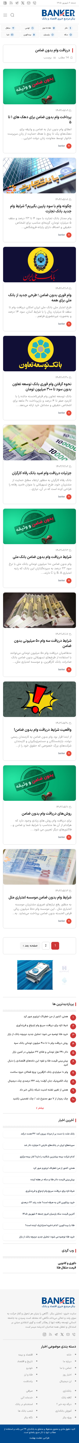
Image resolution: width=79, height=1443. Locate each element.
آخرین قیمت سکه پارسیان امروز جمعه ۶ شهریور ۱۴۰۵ (48, 1214)
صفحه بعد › (30, 946)
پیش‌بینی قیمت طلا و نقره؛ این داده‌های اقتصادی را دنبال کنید (38, 1063)
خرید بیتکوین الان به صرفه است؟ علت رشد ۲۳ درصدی (48, 1202)
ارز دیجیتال (65, 1381)
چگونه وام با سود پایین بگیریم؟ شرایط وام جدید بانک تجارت (40, 208)
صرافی (29, 1391)
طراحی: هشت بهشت (39, 1438)
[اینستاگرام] (5, 3)
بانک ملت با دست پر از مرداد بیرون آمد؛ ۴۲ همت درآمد (48, 1134)
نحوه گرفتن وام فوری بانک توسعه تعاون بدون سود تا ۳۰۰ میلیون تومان (41, 386)
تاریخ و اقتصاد (25, 1361)
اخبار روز (67, 1375)
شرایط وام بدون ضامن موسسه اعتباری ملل (39, 897)
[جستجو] (12, 15)
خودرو (29, 1368)
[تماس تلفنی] (34, 3)
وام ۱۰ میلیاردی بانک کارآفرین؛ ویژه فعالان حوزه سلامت (39, 1072)
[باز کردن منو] (5, 15)
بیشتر (41, 1108)
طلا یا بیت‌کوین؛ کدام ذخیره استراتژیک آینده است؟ (50, 1225)
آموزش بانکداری (63, 1411)
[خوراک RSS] (11, 3)
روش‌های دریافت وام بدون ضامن (46, 813)
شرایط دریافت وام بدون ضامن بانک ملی (42, 557)
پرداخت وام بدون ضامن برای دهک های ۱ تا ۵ (39, 119)
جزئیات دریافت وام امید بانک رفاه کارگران (41, 473)
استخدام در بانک (24, 1404)
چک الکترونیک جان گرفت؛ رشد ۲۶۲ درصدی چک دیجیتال (38, 1081)
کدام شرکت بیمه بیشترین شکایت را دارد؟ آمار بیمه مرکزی (47, 1156)
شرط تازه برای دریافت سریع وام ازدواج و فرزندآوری (42, 1025)
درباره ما (67, 1361)
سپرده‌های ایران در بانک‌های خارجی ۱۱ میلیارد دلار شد (49, 1145)
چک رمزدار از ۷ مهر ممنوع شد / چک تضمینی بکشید (40, 1099)
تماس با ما (65, 1368)
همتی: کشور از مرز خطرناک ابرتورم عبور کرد (46, 1017)
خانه (69, 1355)
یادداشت (28, 1381)
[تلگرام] (17, 3)
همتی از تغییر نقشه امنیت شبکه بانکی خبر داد (44, 1090)
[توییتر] (23, 3)
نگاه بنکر (28, 1418)
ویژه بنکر (67, 1418)
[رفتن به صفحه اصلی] (58, 15)
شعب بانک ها (25, 1411)
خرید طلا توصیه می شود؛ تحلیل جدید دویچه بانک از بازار (38, 1034)
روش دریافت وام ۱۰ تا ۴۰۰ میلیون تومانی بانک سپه (41, 1043)
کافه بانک (66, 1398)
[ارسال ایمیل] (28, 3)
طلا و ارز (28, 1375)
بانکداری (67, 1391)
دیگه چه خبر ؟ (63, 1404)
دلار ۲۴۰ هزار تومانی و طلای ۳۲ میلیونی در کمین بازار (40, 1052)
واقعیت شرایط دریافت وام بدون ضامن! (42, 730)
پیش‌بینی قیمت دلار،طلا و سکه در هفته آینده (52, 1179)
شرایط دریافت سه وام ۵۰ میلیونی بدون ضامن (42, 643)
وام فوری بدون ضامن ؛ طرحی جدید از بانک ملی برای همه (39, 297)
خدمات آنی (27, 1398)
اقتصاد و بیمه (25, 1355)
